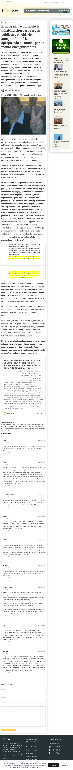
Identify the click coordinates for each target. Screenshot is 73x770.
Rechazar (65, 765)
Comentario (5, 705)
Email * (3, 697)
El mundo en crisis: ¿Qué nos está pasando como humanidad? (60, 127)
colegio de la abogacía (23, 424)
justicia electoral (9, 428)
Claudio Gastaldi (31, 747)
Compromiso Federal (37, 424)
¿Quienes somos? (54, 743)
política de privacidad (31, 767)
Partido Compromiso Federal (32, 428)
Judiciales (10, 22)
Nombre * (4, 689)
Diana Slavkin (30, 753)
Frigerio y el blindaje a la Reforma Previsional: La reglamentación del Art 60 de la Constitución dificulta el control (61, 74)
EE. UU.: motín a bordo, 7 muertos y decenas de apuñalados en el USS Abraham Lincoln (60, 110)
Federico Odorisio (31, 750)
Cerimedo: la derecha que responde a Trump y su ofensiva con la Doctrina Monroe (60, 92)
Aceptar (53, 765)
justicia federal (19, 428)
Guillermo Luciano (31, 759)
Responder (41, 440)
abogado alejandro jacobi (8, 424)
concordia (4, 426)
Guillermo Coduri (31, 756)
